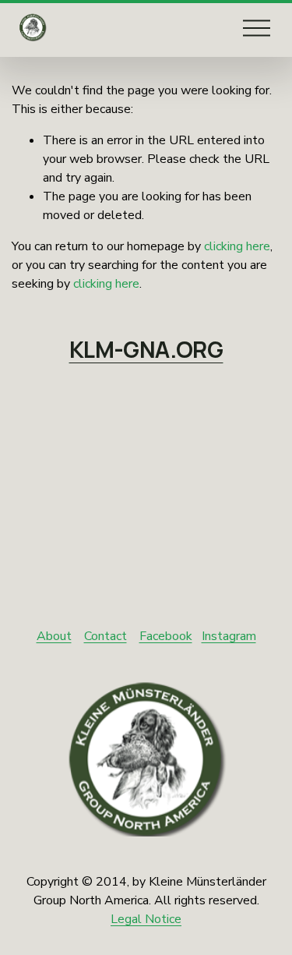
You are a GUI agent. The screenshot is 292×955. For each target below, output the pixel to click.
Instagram (229, 636)
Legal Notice (146, 919)
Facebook (165, 636)
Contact (105, 636)
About (54, 636)
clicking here (237, 246)
